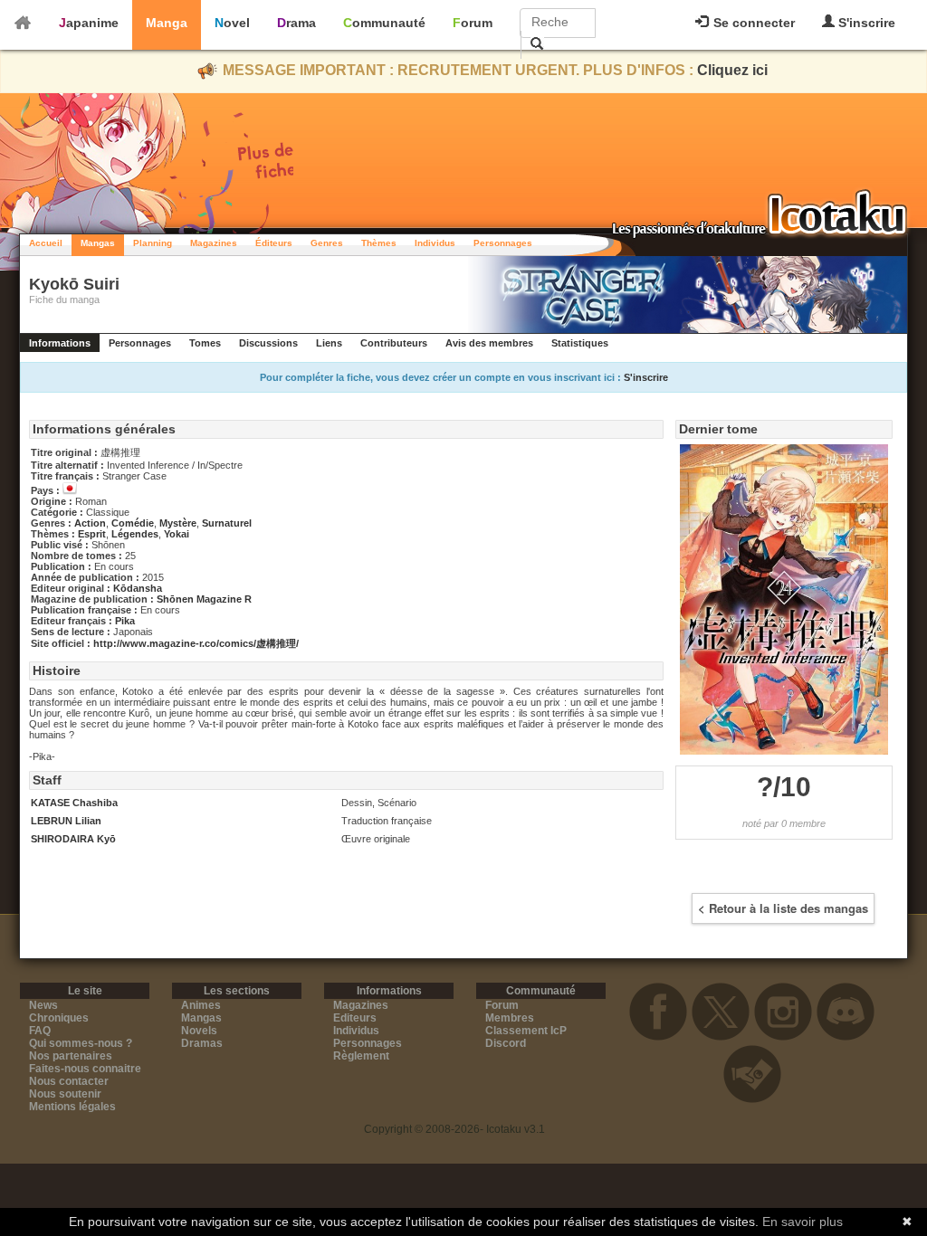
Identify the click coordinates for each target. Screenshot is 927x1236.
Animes (201, 1005)
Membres (509, 1018)
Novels (199, 1030)
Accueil (45, 243)
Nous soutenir (65, 1094)
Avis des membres (489, 343)
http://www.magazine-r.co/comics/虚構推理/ (196, 643)
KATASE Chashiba (74, 802)
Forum (472, 22)
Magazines (213, 243)
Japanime (89, 22)
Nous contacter (69, 1081)
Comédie (132, 523)
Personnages (502, 243)
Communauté (384, 22)
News (43, 1005)
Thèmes (379, 243)
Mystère (177, 523)
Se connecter (752, 22)
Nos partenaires (70, 1056)
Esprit (92, 533)
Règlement (361, 1056)
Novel (232, 22)
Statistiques (579, 343)
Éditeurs (273, 243)
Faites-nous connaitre (85, 1068)
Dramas (202, 1043)
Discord (505, 1043)
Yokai (176, 533)
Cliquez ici (732, 70)
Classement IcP (526, 1030)
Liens (329, 343)
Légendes (134, 533)
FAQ (40, 1030)
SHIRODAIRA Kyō (73, 838)
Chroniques (59, 1018)
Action (90, 523)
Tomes (205, 343)
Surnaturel (227, 523)
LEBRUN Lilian (66, 820)
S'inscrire (865, 22)
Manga (166, 22)
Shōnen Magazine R (204, 599)
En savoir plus (802, 1221)
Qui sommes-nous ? (80, 1043)
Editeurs (355, 1018)
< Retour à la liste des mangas (783, 908)
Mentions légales (72, 1106)
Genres (327, 243)
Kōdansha (137, 588)
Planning (152, 243)
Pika (125, 620)
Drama (296, 22)
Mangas (98, 243)
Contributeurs (393, 343)
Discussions (268, 343)
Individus (435, 243)
